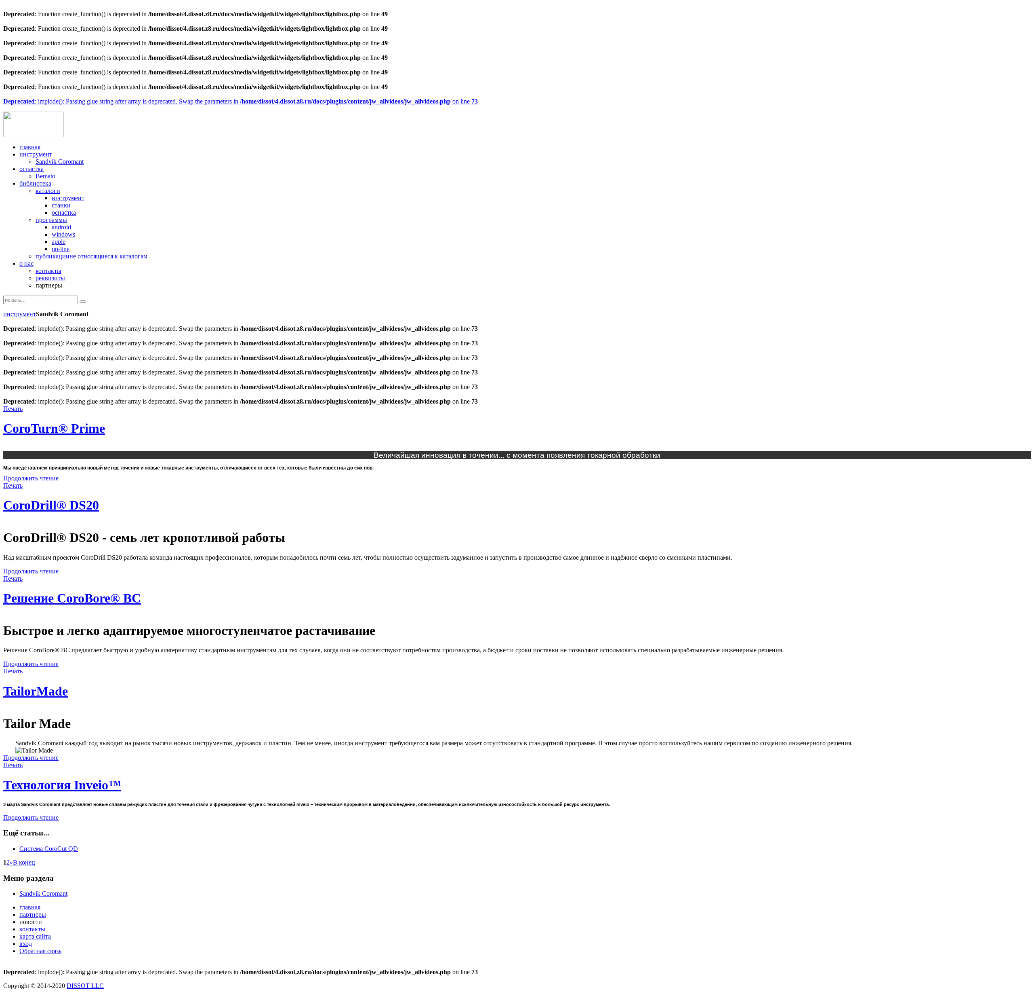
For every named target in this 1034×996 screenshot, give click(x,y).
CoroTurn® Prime (54, 428)
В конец (24, 862)
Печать (13, 408)
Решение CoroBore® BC (72, 598)
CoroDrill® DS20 (51, 505)
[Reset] (83, 301)
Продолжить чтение (31, 478)
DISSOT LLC (85, 985)
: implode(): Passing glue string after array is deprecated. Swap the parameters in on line (240, 101)
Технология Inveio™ (62, 785)
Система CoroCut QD (48, 848)
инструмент (19, 314)
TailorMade (35, 691)
